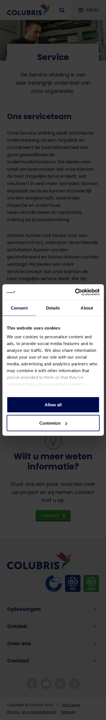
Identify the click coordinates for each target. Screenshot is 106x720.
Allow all (53, 404)
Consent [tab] (19, 307)
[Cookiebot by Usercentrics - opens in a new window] (75, 292)
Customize (49, 423)
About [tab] (87, 307)
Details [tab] (53, 307)
